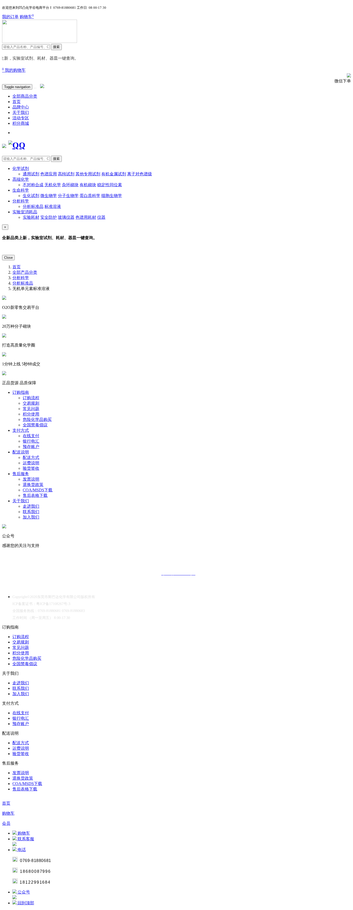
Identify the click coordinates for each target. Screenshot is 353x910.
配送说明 (20, 452)
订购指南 (20, 392)
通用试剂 (31, 174)
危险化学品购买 (37, 419)
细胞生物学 (111, 195)
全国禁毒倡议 (35, 425)
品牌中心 (20, 107)
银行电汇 (31, 441)
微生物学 (48, 195)
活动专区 (20, 118)
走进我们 (31, 506)
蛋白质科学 (90, 195)
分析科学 (20, 201)
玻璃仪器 (66, 217)
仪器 (101, 217)
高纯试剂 (66, 174)
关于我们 (20, 112)
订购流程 (31, 398)
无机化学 (52, 185)
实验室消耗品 (24, 212)
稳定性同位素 (109, 185)
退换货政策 (33, 484)
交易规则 (31, 403)
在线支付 (31, 436)
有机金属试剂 (113, 174)
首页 (16, 101)
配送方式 (31, 457)
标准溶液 (52, 206)
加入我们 (31, 517)
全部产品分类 (24, 272)
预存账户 (31, 446)
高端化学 (20, 179)
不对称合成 (33, 185)
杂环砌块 (70, 185)
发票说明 (31, 479)
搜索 (56, 47)
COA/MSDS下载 (37, 490)
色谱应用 (48, 174)
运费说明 (31, 463)
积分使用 (31, 414)
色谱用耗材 (85, 217)
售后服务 (20, 474)
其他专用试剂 (87, 174)
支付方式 (20, 430)
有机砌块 (88, 185)
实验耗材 (31, 217)
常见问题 (31, 408)
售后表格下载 (35, 495)
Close (8, 258)
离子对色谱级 (139, 174)
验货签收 (31, 468)
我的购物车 (14, 70)
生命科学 (20, 190)
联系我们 (31, 511)
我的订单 (10, 16)
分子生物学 (68, 195)
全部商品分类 (24, 96)
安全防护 (48, 217)
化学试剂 (20, 168)
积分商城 (20, 123)
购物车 (27, 16)
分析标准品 (33, 206)
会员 (6, 823)
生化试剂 (31, 195)
